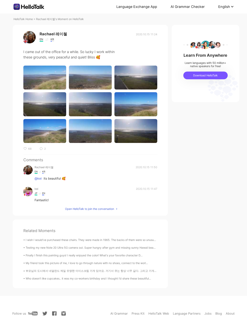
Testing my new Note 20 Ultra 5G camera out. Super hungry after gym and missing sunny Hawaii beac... (91, 247)
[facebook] (54, 313)
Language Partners (186, 313)
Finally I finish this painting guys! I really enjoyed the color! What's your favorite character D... (84, 255)
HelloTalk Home (23, 19)
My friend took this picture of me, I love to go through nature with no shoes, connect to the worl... (87, 263)
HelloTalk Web (158, 313)
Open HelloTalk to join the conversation (89, 208)
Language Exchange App (136, 7)
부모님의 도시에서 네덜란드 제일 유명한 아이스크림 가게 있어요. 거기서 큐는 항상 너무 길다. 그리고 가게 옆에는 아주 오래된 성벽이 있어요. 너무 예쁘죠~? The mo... (126, 270)
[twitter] (44, 314)
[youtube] (33, 313)
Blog (218, 313)
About (230, 313)
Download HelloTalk (205, 75)
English (224, 7)
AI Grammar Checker (188, 7)
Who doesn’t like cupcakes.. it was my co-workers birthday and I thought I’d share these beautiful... (88, 278)
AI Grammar (119, 313)
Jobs (207, 313)
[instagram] (63, 313)
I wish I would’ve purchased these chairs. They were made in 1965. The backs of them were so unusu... (91, 239)
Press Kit (138, 313)
